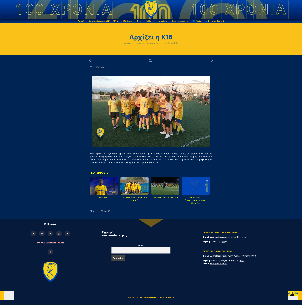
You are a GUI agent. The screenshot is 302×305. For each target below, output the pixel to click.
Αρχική (128, 43)
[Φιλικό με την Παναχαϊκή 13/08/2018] (7, 295)
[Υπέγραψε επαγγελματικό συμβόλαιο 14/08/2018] (295, 295)
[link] (151, 9)
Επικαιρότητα (152, 43)
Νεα (138, 43)
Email (141, 245)
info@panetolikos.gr (219, 263)
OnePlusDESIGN (149, 298)
